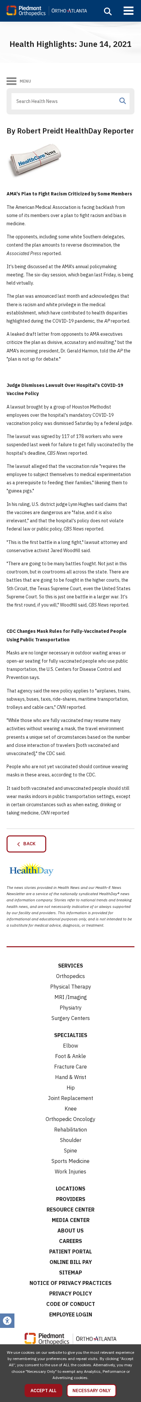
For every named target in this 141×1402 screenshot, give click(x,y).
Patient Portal (70, 1251)
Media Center (71, 1220)
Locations (70, 1188)
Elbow (70, 1045)
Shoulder (70, 1140)
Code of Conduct (70, 1304)
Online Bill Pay (71, 1262)
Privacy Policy (70, 1293)
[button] (108, 11)
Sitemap (70, 1272)
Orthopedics (70, 976)
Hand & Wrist (70, 1077)
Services (70, 965)
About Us (70, 1230)
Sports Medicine (70, 1161)
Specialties (70, 1035)
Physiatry (71, 1007)
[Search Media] (122, 101)
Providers (70, 1199)
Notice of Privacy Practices (70, 1283)
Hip (71, 1087)
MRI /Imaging (70, 997)
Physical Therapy (70, 986)
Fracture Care (70, 1066)
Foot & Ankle (70, 1056)
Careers (70, 1241)
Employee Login (70, 1314)
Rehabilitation (70, 1129)
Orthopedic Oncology (70, 1119)
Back (27, 844)
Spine (70, 1150)
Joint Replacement (70, 1098)
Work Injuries (70, 1171)
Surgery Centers (70, 1018)
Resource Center (70, 1209)
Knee (71, 1108)
